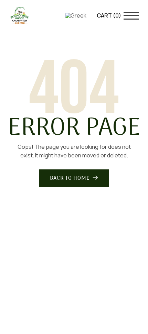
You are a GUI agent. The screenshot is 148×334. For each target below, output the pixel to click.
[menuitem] (75, 15)
